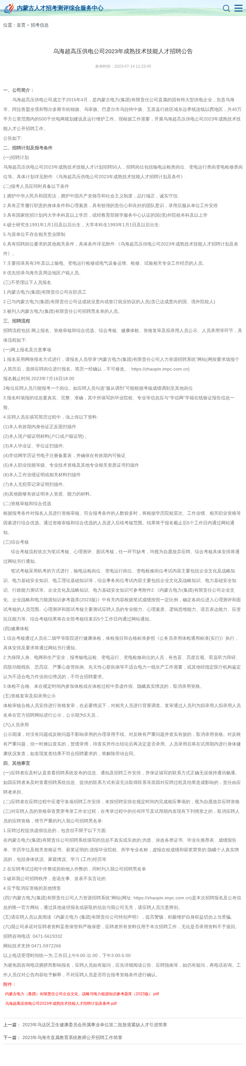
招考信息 (40, 25)
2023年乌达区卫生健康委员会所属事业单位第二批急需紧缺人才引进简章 (94, 1024)
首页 (21, 25)
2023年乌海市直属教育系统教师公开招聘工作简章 (72, 1037)
